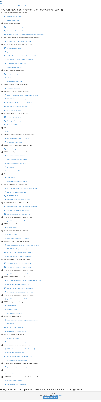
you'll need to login (57, 395)
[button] (1, 1)
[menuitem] (1, 3)
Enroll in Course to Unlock (50, 397)
